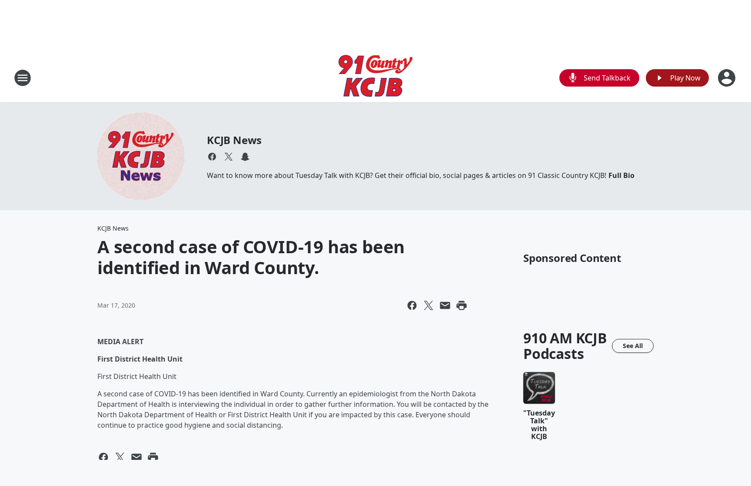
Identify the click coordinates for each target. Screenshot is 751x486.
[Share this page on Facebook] (412, 305)
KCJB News (234, 140)
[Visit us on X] (228, 156)
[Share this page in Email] (445, 305)
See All (633, 346)
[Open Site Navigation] (22, 78)
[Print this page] (461, 305)
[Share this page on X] (428, 305)
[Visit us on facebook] (212, 156)
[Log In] (727, 78)
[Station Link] (376, 78)
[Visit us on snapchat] (245, 156)
